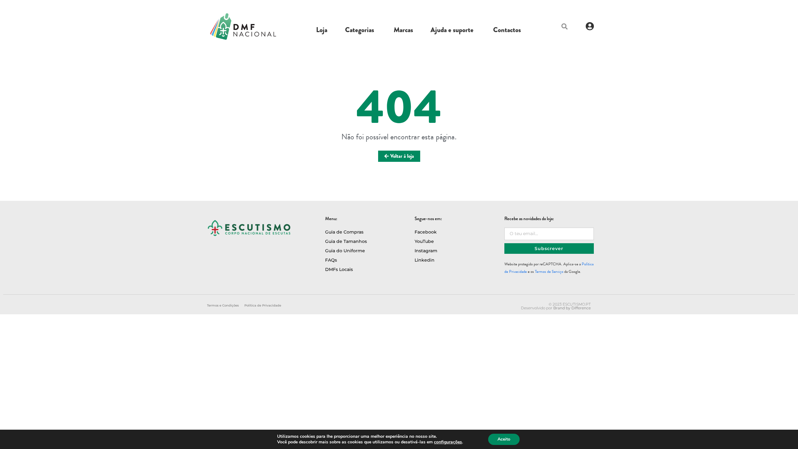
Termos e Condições (223, 305)
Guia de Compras (344, 232)
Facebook (426, 232)
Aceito (504, 439)
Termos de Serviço (549, 271)
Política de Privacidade (262, 305)
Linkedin (425, 260)
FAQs (331, 260)
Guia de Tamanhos (346, 241)
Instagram (426, 250)
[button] (564, 26)
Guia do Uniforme (345, 250)
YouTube (424, 241)
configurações (448, 442)
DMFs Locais (339, 269)
